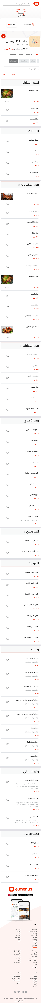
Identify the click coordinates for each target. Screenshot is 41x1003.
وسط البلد (34, 954)
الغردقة (18, 931)
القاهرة (34, 929)
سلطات (18, 984)
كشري (18, 974)
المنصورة (34, 933)
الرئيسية (23, 9)
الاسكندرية (17, 929)
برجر (36, 972)
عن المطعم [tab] (29, 54)
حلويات (35, 974)
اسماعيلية (17, 937)
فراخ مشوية (16, 980)
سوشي (35, 976)
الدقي (35, 952)
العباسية (34, 962)
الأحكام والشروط (29, 998)
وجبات (33, 61)
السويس (34, 939)
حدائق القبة (17, 962)
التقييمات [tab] (13, 54)
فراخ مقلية (17, 976)
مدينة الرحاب (16, 954)
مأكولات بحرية (16, 978)
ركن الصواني (24, 61)
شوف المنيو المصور (9, 74)
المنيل (35, 964)
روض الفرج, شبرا (8, 48)
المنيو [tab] (37, 54)
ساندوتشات (33, 978)
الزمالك (18, 952)
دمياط (35, 937)
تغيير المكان (12, 25)
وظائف (12, 998)
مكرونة (35, 980)
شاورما (35, 982)
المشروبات (13, 61)
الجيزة (18, 960)
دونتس (35, 985)
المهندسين (17, 950)
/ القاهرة (18, 9)
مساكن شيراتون (32, 960)
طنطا (19, 933)
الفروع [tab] (21, 54)
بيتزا (19, 972)
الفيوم (35, 941)
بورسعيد (18, 935)
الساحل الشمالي (32, 931)
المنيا (19, 941)
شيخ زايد (34, 950)
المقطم (18, 958)
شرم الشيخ (34, 935)
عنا (36, 998)
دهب (18, 939)
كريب (35, 984)
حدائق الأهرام (33, 958)
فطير (19, 982)
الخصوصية (19, 998)
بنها (36, 943)
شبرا (19, 956)
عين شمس (33, 956)
